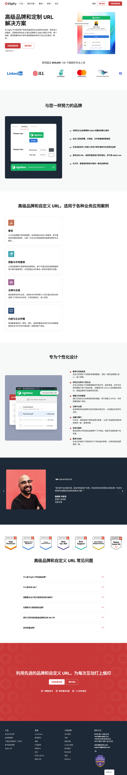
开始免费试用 (115, 3)
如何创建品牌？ (29, 628)
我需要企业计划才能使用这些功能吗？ (38, 597)
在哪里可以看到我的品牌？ (34, 607)
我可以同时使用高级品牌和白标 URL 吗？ (39, 618)
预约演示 (102, 3)
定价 (56, 4)
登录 (94, 4)
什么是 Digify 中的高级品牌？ (35, 577)
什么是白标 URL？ (30, 587)
